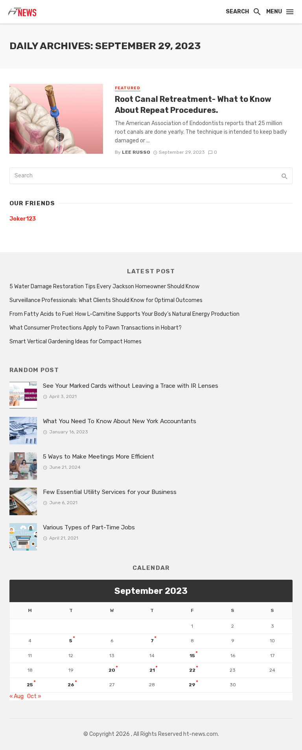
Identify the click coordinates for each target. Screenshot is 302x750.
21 (152, 670)
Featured (127, 88)
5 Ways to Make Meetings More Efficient (98, 456)
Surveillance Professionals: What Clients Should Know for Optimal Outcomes (106, 300)
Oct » (34, 696)
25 (30, 684)
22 (192, 670)
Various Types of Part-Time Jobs (89, 527)
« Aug (16, 696)
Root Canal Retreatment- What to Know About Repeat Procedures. (193, 104)
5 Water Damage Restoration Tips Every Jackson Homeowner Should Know (104, 286)
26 (71, 684)
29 (192, 684)
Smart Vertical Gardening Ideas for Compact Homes (75, 341)
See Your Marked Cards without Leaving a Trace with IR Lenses (130, 385)
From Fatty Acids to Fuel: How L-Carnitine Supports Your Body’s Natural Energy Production (124, 314)
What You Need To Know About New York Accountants (119, 421)
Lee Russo (136, 152)
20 (112, 670)
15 (192, 655)
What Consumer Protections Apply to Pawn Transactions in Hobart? (95, 327)
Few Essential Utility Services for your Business (110, 492)
